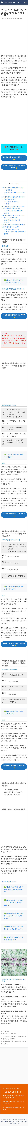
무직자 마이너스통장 (9, 1034)
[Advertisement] (14, 38)
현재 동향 (8, 190)
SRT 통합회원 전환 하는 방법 (11, 1088)
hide (17, 184)
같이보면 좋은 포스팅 (11, 229)
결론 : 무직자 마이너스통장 (10, 227)
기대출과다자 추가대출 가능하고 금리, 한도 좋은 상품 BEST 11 (13, 902)
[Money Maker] (2, 2)
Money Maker (9, 2)
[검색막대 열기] (18, 2)
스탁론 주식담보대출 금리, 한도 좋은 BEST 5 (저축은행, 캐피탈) (13, 915)
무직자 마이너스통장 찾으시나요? (12, 187)
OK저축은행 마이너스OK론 (13, 211)
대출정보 (6, 1031)
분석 (6, 204)
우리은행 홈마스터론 (11, 201)
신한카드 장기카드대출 (12, 220)
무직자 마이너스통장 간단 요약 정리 (13, 225)
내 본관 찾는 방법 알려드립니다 (12, 1092)
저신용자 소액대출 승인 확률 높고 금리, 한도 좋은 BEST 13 (13, 889)
